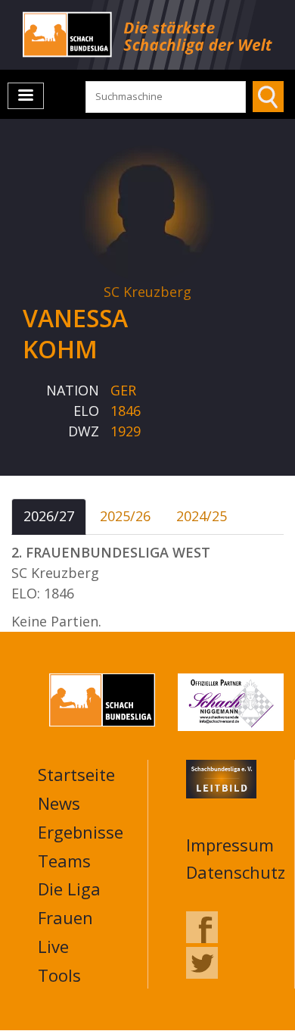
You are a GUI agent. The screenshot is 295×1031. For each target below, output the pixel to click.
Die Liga (69, 888)
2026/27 (48, 516)
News (59, 803)
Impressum (230, 844)
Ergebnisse (80, 831)
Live (53, 946)
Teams (64, 860)
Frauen (65, 917)
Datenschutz (235, 872)
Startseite (76, 774)
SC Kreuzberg (147, 292)
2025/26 (125, 516)
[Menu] (26, 96)
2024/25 (201, 516)
